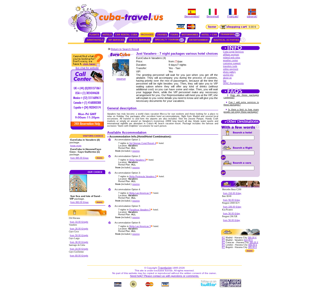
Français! (232, 16)
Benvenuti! (213, 16)
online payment (230, 69)
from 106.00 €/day (232, 207)
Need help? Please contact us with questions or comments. (164, 275)
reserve (121, 78)
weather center (230, 60)
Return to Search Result (125, 49)
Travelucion (165, 267)
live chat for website (87, 67)
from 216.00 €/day (232, 193)
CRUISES (162, 34)
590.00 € (252, 237)
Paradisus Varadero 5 (140, 209)
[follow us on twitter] (208, 286)
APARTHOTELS (95, 40)
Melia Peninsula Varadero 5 (142, 176)
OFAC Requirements (233, 83)
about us (227, 78)
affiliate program (231, 54)
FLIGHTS (94, 34)
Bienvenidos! (191, 16)
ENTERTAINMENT (199, 40)
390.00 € (254, 242)
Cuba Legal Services (233, 52)
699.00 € (252, 245)
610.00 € (248, 240)
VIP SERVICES (116, 40)
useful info (228, 75)
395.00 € (252, 247)
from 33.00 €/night (79, 222)
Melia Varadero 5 (137, 160)
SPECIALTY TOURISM (167, 40)
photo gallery (229, 72)
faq (224, 80)
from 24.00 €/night (79, 249)
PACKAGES (147, 34)
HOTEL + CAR (209, 34)
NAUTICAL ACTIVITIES (226, 40)
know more (75, 145)
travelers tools (230, 66)
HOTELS (107, 34)
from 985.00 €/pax (79, 158)
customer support (232, 63)
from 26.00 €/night (79, 229)
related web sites (231, 57)
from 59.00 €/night (79, 235)
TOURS (174, 34)
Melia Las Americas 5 (140, 193)
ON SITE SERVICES (139, 40)
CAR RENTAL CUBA (126, 34)
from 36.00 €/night (79, 242)
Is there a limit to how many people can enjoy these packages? (241, 110)
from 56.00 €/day (231, 200)
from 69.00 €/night (79, 255)
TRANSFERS (227, 34)
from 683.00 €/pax (79, 202)
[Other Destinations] (240, 123)
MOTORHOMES (190, 34)
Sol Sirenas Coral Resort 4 (142, 143)
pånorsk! (252, 16)
